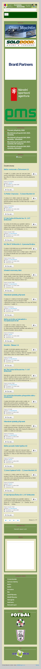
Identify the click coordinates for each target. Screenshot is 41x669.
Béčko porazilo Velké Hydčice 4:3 (15, 446)
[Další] (14, 520)
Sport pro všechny (12, 582)
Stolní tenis (10, 602)
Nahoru (37, 665)
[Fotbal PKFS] (20, 623)
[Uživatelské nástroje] (34, 174)
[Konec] (18, 520)
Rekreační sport (11, 605)
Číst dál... (10, 190)
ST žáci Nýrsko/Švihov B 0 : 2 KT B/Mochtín (19, 495)
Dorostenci (10, 589)
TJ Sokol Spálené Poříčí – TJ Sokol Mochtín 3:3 (20, 470)
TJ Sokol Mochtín (13, 233)
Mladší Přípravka (12, 597)
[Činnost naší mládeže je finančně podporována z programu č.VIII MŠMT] (20, 94)
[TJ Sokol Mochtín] (20, 6)
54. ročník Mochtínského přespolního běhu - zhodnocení (20, 396)
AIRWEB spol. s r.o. (21, 665)
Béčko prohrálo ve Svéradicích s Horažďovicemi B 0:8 (15, 320)
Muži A (10, 207)
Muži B (10, 183)
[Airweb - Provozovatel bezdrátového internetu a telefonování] (20, 653)
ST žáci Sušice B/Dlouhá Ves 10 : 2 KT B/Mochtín (17, 219)
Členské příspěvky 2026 (16, 130)
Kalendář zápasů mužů (20, 529)
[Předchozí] (10, 520)
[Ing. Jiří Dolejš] (20, 64)
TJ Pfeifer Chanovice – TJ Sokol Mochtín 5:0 (19, 194)
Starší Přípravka (11, 594)
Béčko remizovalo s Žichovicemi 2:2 (16, 169)
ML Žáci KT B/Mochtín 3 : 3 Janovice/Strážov (19, 244)
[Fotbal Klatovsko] (20, 615)
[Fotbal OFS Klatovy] (20, 635)
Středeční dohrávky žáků (13, 270)
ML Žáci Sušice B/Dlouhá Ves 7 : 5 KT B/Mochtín (17, 370)
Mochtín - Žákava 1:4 (11, 345)
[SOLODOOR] (20, 43)
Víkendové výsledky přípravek (14, 295)
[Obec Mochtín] (20, 31)
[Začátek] (6, 520)
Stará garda (10, 600)
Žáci (8, 592)
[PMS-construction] (20, 115)
